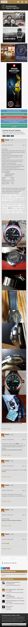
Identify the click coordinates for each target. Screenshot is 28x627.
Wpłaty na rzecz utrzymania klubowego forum (14, 114)
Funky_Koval (11, 583)
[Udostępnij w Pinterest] (9, 568)
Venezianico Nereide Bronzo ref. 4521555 (15, 600)
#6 (25, 539)
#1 (25, 145)
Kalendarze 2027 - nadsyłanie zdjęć (14, 117)
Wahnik (10, 134)
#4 (25, 490)
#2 (25, 439)
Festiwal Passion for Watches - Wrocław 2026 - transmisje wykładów (14, 121)
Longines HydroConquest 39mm (13, 582)
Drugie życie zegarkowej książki (14, 111)
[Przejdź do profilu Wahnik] (2, 140)
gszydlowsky (11, 596)
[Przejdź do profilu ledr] (3, 607)
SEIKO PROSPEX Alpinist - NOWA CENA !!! (15, 589)
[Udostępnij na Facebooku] (4, 568)
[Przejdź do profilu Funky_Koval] (3, 583)
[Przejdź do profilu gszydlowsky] (3, 595)
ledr (9, 607)
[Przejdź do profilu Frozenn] (3, 601)
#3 (25, 466)
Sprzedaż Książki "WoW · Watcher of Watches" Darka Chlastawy (14, 125)
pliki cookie (20, 617)
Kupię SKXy (8, 595)
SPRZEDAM (22, 134)
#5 (25, 515)
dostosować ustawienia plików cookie (10, 620)
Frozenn (10, 602)
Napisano (7, 145)
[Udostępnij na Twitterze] (2, 568)
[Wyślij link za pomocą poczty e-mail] (6, 568)
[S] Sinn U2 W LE (9, 606)
